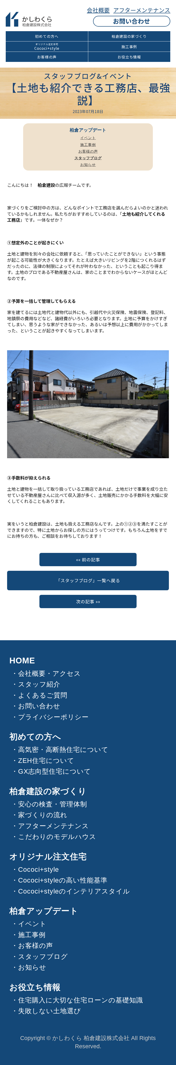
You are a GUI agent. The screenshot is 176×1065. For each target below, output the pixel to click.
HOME (22, 660)
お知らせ (88, 165)
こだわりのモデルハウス (57, 836)
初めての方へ (46, 36)
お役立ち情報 (129, 57)
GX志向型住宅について (54, 771)
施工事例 (129, 46)
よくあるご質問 (42, 695)
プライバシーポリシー (53, 717)
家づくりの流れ (42, 815)
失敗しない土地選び (49, 1011)
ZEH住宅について (46, 760)
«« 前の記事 (88, 559)
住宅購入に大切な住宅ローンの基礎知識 (80, 1000)
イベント (88, 138)
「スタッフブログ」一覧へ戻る (88, 580)
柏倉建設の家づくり (129, 36)
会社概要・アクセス (49, 673)
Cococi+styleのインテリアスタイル (74, 891)
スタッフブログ (43, 956)
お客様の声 (47, 57)
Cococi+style (46, 48)
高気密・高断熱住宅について (63, 749)
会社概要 (98, 10)
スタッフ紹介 (39, 684)
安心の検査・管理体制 (52, 804)
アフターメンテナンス (141, 10)
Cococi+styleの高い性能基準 (62, 880)
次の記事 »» (88, 601)
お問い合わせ (131, 21)
